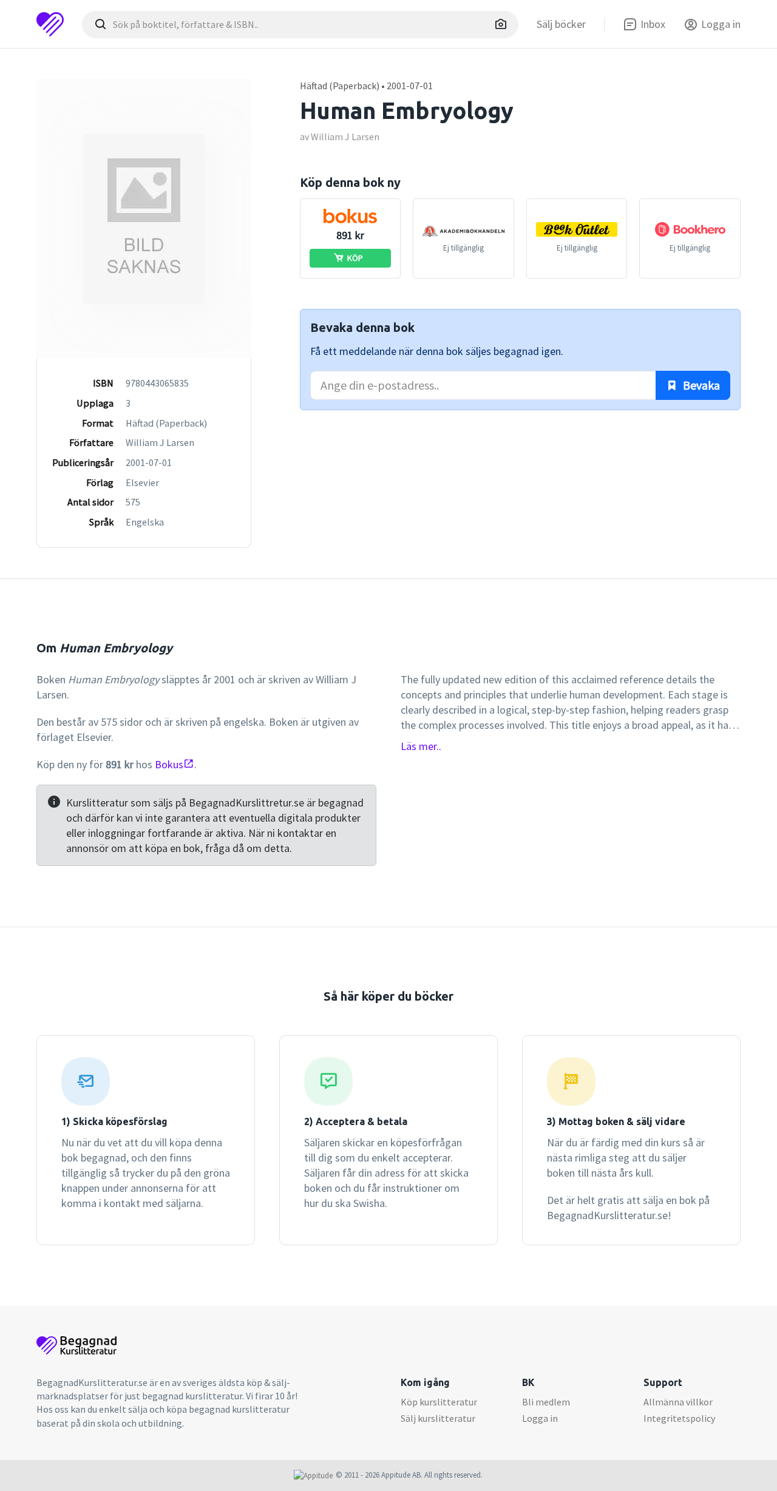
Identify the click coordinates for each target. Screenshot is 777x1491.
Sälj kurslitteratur (438, 1418)
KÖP (355, 257)
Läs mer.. (421, 746)
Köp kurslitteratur (439, 1402)
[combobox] (300, 24)
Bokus (169, 764)
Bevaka (700, 385)
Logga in (540, 1418)
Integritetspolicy (679, 1418)
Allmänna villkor (678, 1402)
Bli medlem (546, 1402)
